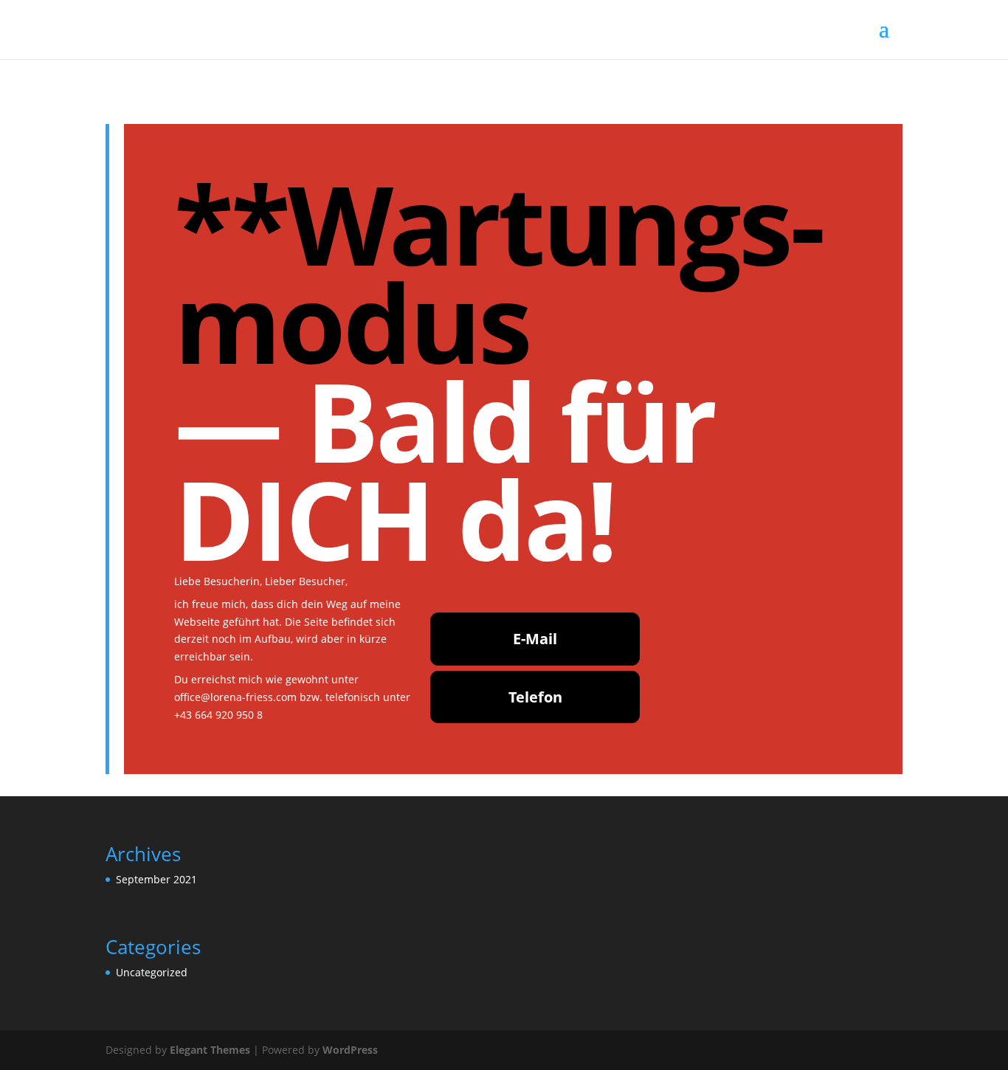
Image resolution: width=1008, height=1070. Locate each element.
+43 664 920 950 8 (218, 715)
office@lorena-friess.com (235, 697)
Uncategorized (151, 972)
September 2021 (156, 879)
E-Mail (535, 639)
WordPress (350, 1050)
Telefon (535, 697)
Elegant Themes (210, 1050)
